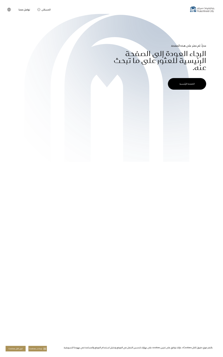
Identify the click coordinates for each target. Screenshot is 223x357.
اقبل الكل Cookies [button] (16, 348)
